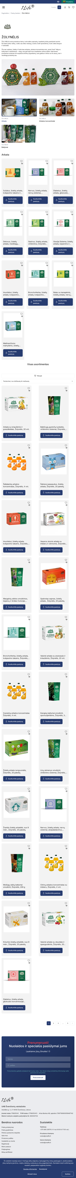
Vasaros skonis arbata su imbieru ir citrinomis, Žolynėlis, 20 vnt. (53, 543)
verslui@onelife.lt (45, 1136)
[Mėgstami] (73, 7)
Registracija (5, 1144)
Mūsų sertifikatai (7, 1152)
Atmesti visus (32, 1174)
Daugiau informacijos (30, 1169)
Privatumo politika (7, 1138)
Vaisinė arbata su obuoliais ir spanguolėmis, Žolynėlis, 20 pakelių (52, 944)
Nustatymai (43, 1169)
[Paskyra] (65, 7)
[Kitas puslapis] (72, 1023)
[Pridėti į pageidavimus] (21, 161)
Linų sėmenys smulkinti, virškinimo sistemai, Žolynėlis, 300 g (53, 772)
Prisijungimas (6, 1149)
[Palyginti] (22, 163)
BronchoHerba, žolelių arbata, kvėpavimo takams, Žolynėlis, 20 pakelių (15, 658)
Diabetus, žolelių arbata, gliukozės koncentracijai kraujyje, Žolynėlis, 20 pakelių (15, 1001)
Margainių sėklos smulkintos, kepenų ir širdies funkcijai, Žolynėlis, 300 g (15, 601)
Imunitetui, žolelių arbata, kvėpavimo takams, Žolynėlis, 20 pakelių (15, 543)
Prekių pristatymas (8, 1127)
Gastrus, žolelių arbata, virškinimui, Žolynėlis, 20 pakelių (38, 244)
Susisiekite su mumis (8, 1141)
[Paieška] (59, 7)
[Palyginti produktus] (58, 1)
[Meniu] (4, 7)
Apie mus (5, 1135)
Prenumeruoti (38, 1077)
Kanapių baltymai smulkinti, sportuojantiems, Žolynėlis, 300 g (53, 715)
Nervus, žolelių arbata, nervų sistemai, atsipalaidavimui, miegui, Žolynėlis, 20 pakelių (52, 830)
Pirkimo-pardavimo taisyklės (11, 1133)
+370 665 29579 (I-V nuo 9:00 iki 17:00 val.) (54, 1129)
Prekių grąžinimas (7, 1130)
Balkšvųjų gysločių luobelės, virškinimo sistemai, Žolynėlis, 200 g (53, 429)
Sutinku (67, 1174)
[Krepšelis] (69, 7)
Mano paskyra (6, 1146)
